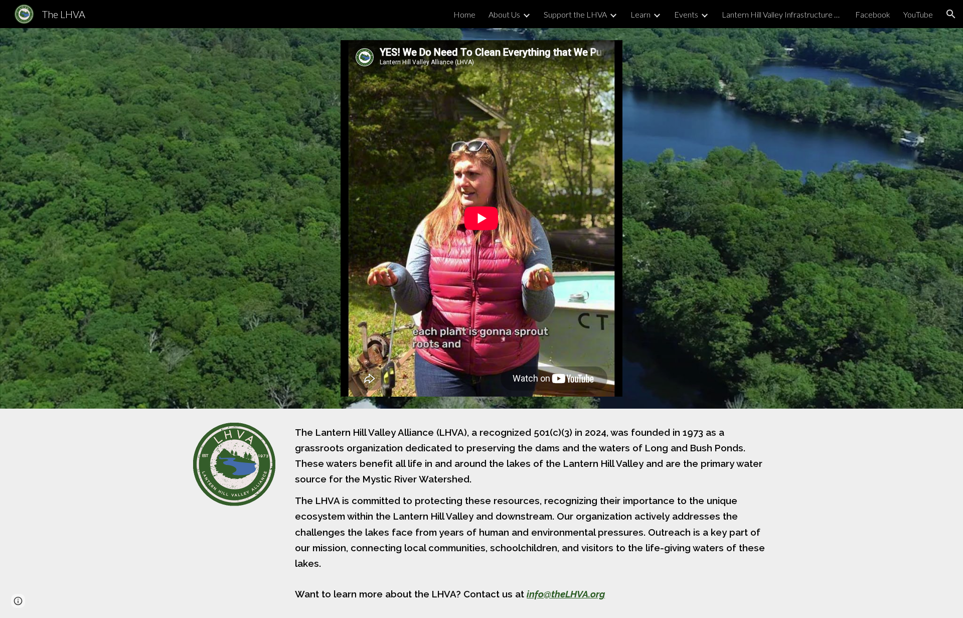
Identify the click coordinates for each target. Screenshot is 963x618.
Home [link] (464, 14)
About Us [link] (504, 14)
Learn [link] (640, 14)
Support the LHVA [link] (575, 14)
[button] (951, 14)
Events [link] (686, 14)
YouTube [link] (918, 14)
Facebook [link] (872, 14)
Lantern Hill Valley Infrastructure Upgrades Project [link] (782, 14)
